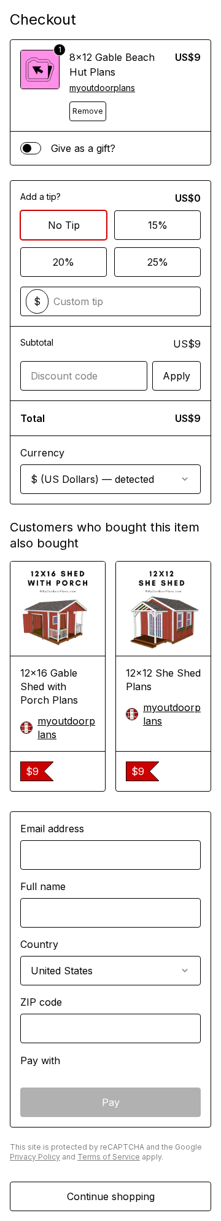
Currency (42, 453)
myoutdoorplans (102, 87)
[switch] (30, 148)
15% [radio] (158, 225)
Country (39, 944)
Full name (43, 886)
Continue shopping (111, 1196)
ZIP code (41, 1002)
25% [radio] (157, 262)
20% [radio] (63, 262)
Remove (87, 111)
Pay (111, 1102)
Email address (52, 828)
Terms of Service (108, 1156)
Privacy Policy (35, 1156)
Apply (176, 376)
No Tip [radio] (64, 225)
